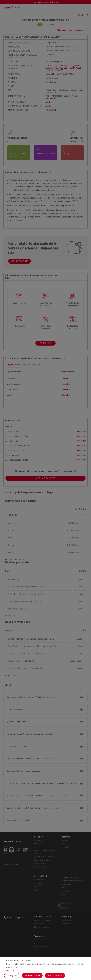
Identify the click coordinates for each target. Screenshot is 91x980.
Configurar (12, 975)
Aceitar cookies (55, 975)
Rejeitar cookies (32, 975)
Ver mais (10, 970)
